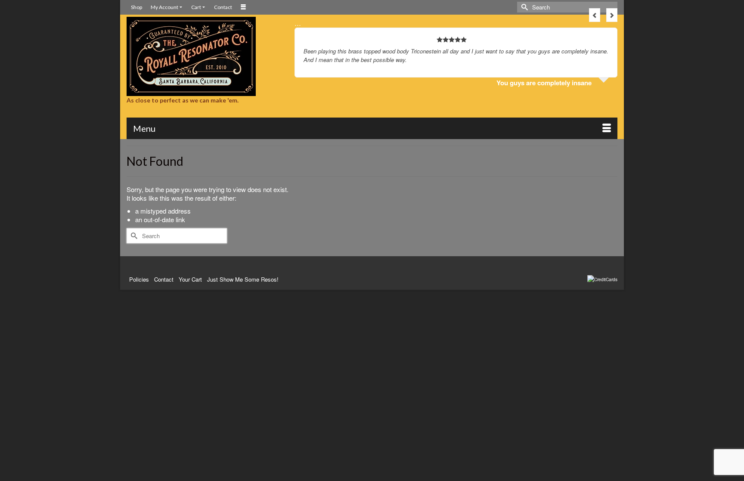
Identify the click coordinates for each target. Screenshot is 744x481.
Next (611, 15)
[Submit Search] (523, 7)
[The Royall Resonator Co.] (204, 56)
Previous (594, 15)
